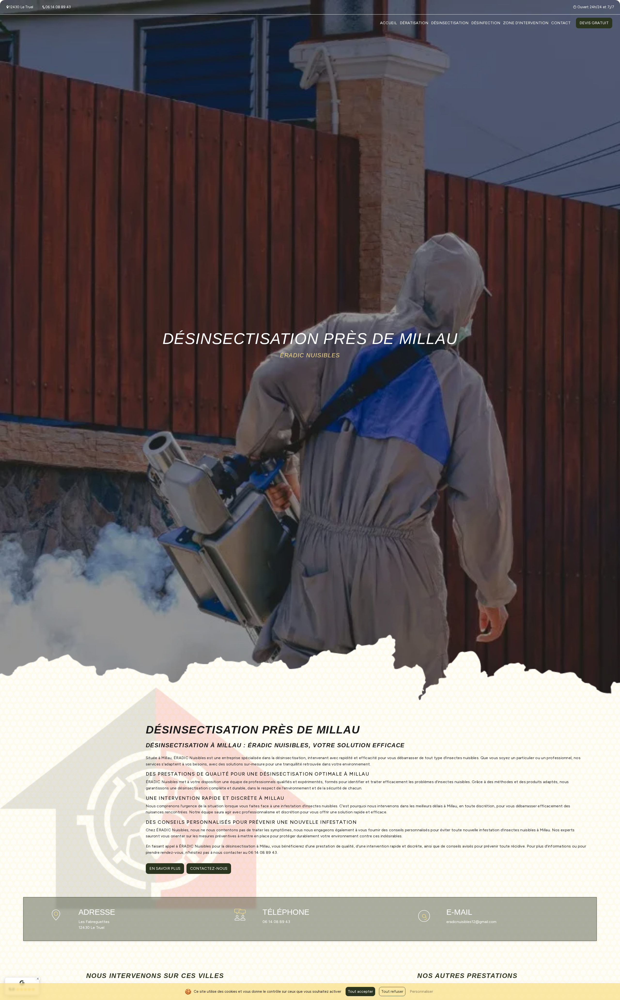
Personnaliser (421, 991)
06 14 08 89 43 (58, 7)
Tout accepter (360, 991)
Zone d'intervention (526, 23)
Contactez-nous (208, 868)
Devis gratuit (594, 23)
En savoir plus (164, 868)
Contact (561, 23)
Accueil (388, 23)
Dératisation (414, 23)
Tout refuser (392, 991)
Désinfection (485, 23)
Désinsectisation (450, 23)
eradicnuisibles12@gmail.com (471, 921)
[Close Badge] (37, 978)
